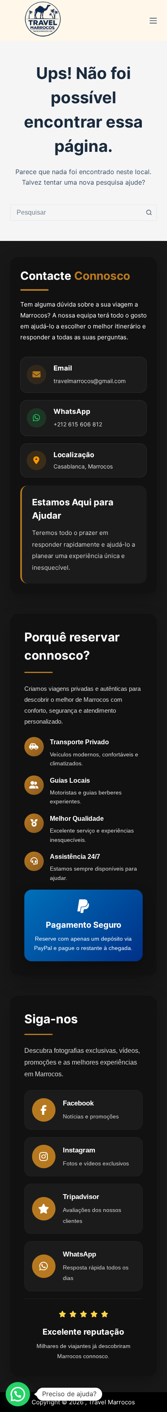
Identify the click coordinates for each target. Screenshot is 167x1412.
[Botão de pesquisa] (148, 212)
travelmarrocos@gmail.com (90, 380)
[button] (18, 1394)
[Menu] (153, 20)
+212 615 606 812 (78, 424)
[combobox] (76, 212)
